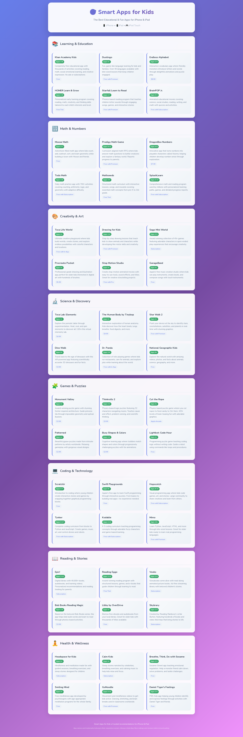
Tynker (58, 517)
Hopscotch (155, 484)
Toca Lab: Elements (65, 314)
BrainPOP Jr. (156, 90)
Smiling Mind (62, 687)
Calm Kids (107, 656)
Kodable (106, 517)
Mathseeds (108, 175)
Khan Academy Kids (65, 57)
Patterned (60, 432)
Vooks (152, 571)
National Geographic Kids (163, 347)
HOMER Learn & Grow (67, 90)
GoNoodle (107, 687)
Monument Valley (64, 399)
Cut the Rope (156, 399)
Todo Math (61, 175)
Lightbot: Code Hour (160, 432)
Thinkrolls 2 (108, 399)
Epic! (57, 571)
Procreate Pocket (64, 263)
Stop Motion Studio (113, 263)
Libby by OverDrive (112, 605)
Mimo (152, 517)
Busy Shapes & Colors (114, 432)
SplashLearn (156, 175)
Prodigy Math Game (113, 142)
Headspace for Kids (65, 656)
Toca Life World (63, 229)
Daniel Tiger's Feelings (162, 687)
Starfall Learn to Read (114, 90)
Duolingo (107, 57)
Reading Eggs (109, 571)
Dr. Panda (107, 347)
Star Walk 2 (156, 314)
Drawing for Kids (111, 229)
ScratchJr (60, 484)
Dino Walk (60, 347)
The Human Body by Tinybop (118, 314)
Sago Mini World (158, 229)
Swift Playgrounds (112, 484)
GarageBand (156, 263)
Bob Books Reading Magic (69, 605)
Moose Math (61, 142)
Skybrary (154, 605)
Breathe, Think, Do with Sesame (167, 656)
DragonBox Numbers (160, 142)
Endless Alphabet (159, 57)
